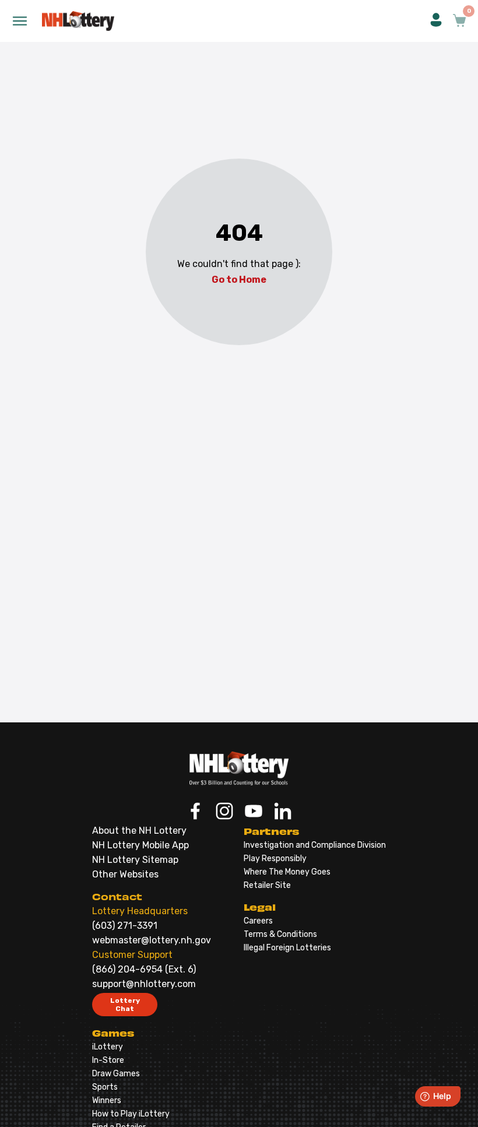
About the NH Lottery (139, 830)
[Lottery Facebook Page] (195, 812)
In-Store (108, 1060)
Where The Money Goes (287, 872)
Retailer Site (267, 885)
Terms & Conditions (280, 934)
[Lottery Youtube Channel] (253, 812)
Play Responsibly (275, 858)
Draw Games (116, 1074)
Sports (105, 1087)
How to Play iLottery (131, 1114)
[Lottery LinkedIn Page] (282, 812)
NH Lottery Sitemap (135, 859)
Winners (106, 1100)
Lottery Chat (125, 1004)
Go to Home (239, 279)
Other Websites (125, 874)
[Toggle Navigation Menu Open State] (19, 20)
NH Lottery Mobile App (140, 845)
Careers (258, 921)
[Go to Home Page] (239, 768)
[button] (436, 21)
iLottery (107, 1047)
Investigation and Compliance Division (315, 845)
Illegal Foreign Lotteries (287, 948)
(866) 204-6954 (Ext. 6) (144, 969)
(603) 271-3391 (124, 925)
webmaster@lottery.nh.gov (151, 940)
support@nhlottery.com (144, 983)
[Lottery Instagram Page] (224, 812)
